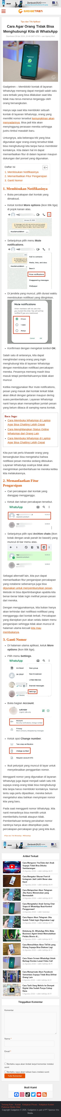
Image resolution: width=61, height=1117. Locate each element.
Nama (7, 1038)
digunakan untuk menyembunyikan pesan (27, 588)
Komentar (9, 1010)
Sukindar (46, 912)
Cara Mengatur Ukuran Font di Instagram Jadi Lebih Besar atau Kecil (37, 879)
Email (7, 1051)
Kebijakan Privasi (29, 1104)
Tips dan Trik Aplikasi (30, 21)
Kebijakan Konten (46, 1104)
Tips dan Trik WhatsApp (13, 835)
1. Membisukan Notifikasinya (21, 172)
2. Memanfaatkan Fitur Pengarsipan (26, 176)
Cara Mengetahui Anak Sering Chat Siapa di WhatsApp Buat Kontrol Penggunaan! (38, 906)
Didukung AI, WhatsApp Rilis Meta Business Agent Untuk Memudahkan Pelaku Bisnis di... (39, 933)
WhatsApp (27, 835)
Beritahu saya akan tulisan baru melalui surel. (28, 1072)
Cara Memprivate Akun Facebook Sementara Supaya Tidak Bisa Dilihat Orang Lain (39, 974)
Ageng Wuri (50, 36)
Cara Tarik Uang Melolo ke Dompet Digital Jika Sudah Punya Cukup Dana (38, 988)
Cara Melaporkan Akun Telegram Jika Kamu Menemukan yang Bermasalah (37, 893)
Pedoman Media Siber (10, 1107)
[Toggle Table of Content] (43, 167)
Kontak (18, 1104)
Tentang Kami (7, 1104)
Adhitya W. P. (47, 871)
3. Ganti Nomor (14, 180)
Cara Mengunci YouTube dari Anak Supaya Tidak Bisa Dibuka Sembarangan (38, 865)
